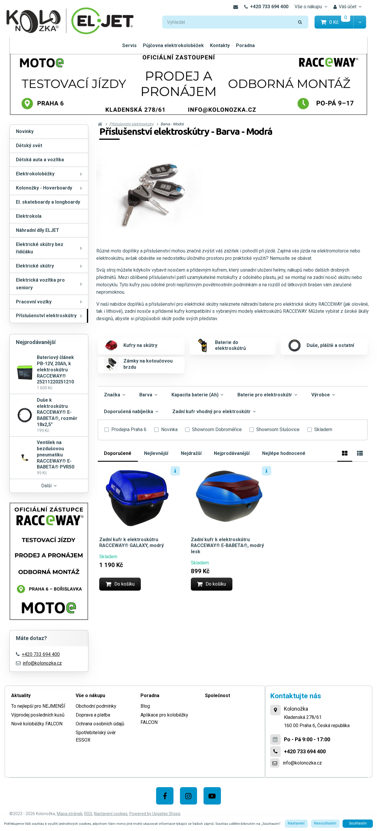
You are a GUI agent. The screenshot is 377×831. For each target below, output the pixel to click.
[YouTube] (212, 796)
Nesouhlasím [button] (325, 823)
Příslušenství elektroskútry (46, 315)
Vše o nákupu (308, 6)
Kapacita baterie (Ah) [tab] (195, 395)
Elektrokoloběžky (35, 174)
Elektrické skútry (35, 266)
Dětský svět (29, 145)
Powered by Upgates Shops (155, 813)
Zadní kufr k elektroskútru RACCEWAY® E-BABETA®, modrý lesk (227, 546)
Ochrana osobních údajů (100, 724)
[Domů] (70, 20)
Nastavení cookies (111, 813)
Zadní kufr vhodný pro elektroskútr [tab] (211, 411)
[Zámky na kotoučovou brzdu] (111, 364)
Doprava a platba (93, 715)
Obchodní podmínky (96, 706)
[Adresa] (275, 710)
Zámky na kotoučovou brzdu (148, 364)
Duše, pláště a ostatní (330, 345)
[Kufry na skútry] (111, 345)
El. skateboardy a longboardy (48, 202)
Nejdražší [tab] (191, 453)
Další (46, 485)
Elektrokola (29, 216)
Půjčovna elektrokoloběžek (173, 45)
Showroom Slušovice (278, 429)
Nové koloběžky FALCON (36, 724)
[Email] (235, 7)
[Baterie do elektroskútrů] (203, 345)
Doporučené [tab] (117, 453)
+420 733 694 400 (269, 6)
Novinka (169, 429)
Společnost (217, 695)
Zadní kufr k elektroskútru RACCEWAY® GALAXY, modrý (131, 543)
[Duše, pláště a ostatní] (294, 345)
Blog (145, 706)
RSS (88, 813)
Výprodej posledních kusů (38, 715)
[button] (359, 22)
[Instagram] (188, 796)
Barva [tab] (145, 395)
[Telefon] (275, 751)
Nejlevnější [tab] (156, 453)
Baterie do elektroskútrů (230, 345)
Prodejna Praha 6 (128, 429)
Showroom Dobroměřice (217, 429)
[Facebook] (164, 796)
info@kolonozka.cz (42, 663)
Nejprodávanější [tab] (231, 453)
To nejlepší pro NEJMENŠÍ (38, 706)
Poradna (245, 45)
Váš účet (347, 6)
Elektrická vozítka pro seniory (40, 283)
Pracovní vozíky (34, 302)
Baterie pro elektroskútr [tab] (264, 395)
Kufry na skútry (140, 345)
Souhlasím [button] (358, 823)
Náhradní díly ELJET (37, 230)
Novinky (25, 131)
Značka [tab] (112, 395)
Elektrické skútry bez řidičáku (39, 248)
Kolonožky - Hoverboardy (44, 188)
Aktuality (21, 695)
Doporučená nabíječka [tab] (128, 411)
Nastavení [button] (296, 823)
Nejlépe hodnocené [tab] (283, 453)
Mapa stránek (69, 813)
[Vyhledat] (300, 22)
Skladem (323, 429)
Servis (129, 45)
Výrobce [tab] (320, 395)
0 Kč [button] (341, 22)
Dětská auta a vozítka (40, 159)
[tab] (344, 452)
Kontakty (220, 45)
